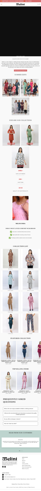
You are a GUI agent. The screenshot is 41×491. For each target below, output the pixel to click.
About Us (23, 460)
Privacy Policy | (20, 484)
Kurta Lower (11, 143)
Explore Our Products (20, 70)
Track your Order (25, 463)
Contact (23, 462)
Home (23, 458)
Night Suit (30, 143)
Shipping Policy (14, 484)
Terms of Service (26, 484)
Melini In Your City (25, 468)
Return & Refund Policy (26, 465)
